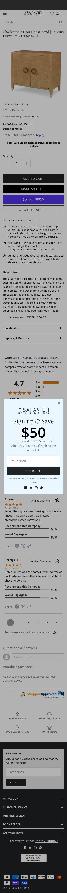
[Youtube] (31, 487)
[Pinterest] (41, 487)
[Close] (59, 403)
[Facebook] (25, 487)
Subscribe (33, 471)
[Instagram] (36, 487)
